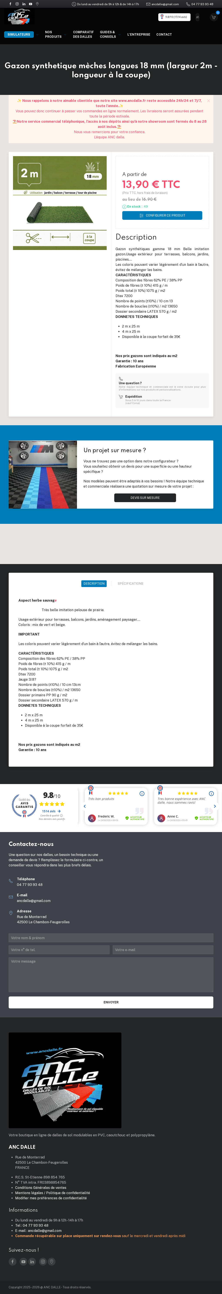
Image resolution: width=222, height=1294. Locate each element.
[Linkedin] (32, 1262)
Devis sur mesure (145, 498)
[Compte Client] (198, 17)
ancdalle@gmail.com (165, 4)
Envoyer (111, 1002)
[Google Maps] (37, 3)
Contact (164, 34)
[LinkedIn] (24, 3)
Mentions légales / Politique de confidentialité (52, 1193)
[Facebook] (10, 3)
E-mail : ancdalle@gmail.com (38, 1231)
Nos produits (53, 34)
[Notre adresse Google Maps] (52, 1262)
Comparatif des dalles (83, 34)
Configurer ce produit (165, 215)
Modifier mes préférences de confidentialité (51, 1198)
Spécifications (130, 583)
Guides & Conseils (108, 34)
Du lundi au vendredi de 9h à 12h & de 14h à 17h (108, 4)
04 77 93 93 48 (202, 4)
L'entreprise (138, 34)
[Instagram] (17, 3)
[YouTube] (30, 3)
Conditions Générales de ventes (40, 1188)
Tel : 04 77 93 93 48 (31, 1225)
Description (93, 583)
